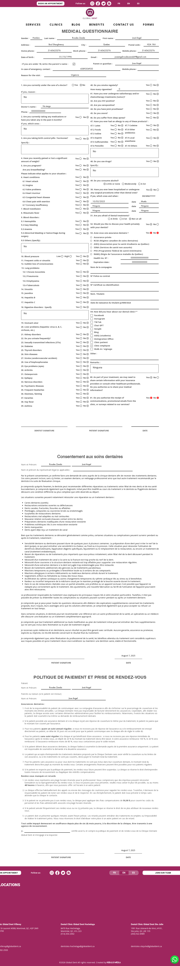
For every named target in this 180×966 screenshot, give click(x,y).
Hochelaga (90, 924)
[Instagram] (92, 3)
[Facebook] (98, 3)
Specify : (25, 143)
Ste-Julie (159, 924)
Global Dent (8, 924)
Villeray (17, 924)
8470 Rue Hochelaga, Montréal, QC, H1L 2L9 (71, 929)
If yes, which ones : (30, 124)
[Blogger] (109, 3)
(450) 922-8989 (138, 933)
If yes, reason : (28, 92)
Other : (93, 354)
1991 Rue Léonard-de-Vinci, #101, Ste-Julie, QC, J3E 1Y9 (147, 929)
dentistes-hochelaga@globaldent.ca (77, 946)
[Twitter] (103, 3)
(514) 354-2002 (67, 933)
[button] (97, 24)
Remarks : (95, 362)
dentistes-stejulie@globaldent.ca (146, 946)
